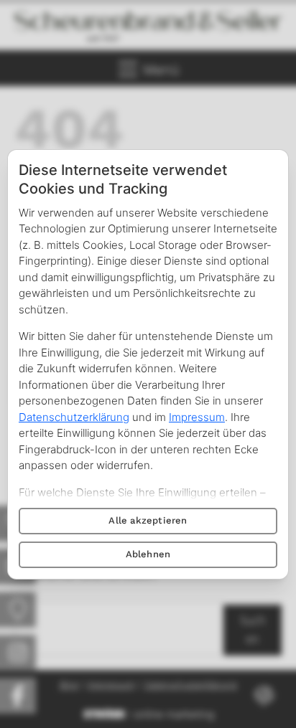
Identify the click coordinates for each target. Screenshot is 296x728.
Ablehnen (148, 554)
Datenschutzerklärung (74, 417)
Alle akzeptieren (147, 520)
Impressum (197, 417)
